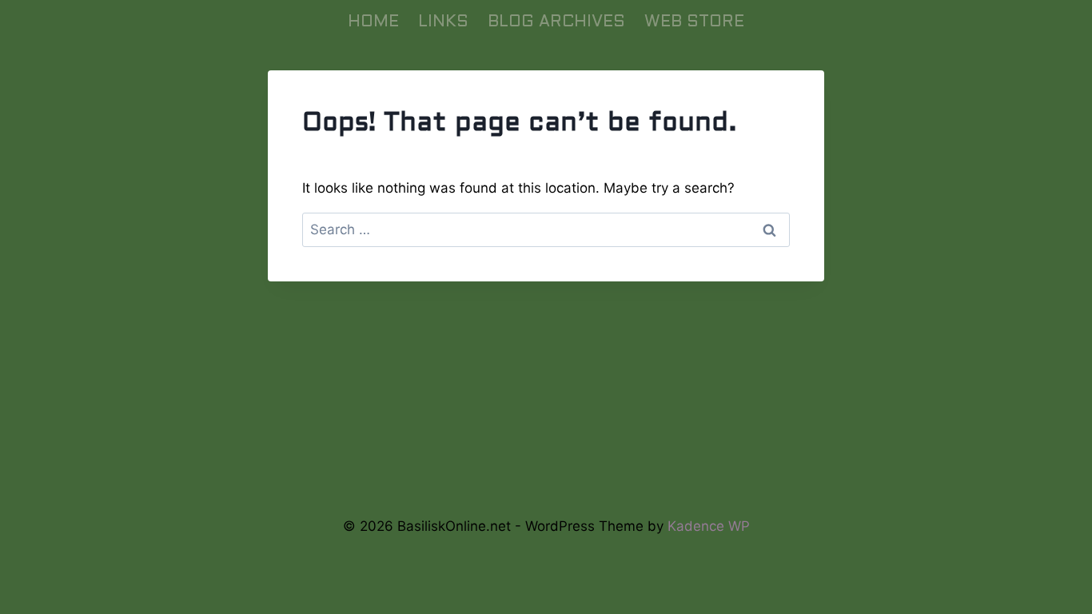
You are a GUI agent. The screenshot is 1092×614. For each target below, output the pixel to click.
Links (443, 22)
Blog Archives (556, 22)
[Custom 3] (599, 481)
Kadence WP (709, 526)
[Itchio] (546, 481)
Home (373, 22)
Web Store (694, 22)
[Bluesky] (493, 481)
